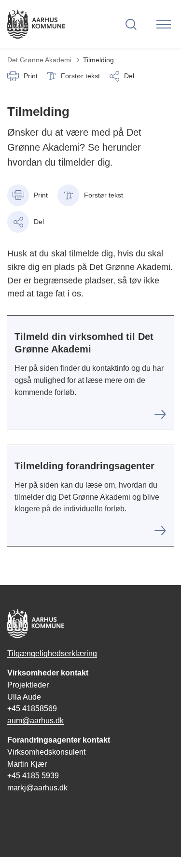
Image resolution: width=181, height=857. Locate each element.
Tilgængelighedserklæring (52, 653)
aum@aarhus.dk (35, 721)
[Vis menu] (163, 24)
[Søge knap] (131, 24)
